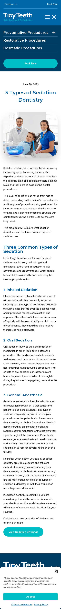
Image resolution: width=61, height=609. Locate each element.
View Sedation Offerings (23, 531)
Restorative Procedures (24, 40)
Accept (30, 596)
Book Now (52, 4)
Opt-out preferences (21, 604)
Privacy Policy (41, 604)
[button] (56, 571)
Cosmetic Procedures (22, 48)
